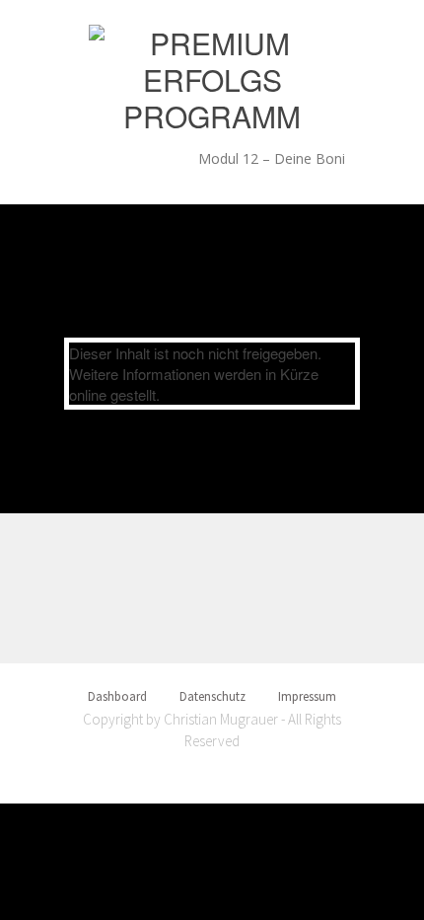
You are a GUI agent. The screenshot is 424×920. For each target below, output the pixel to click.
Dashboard (117, 696)
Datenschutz (212, 696)
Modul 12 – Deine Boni (271, 158)
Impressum (307, 696)
